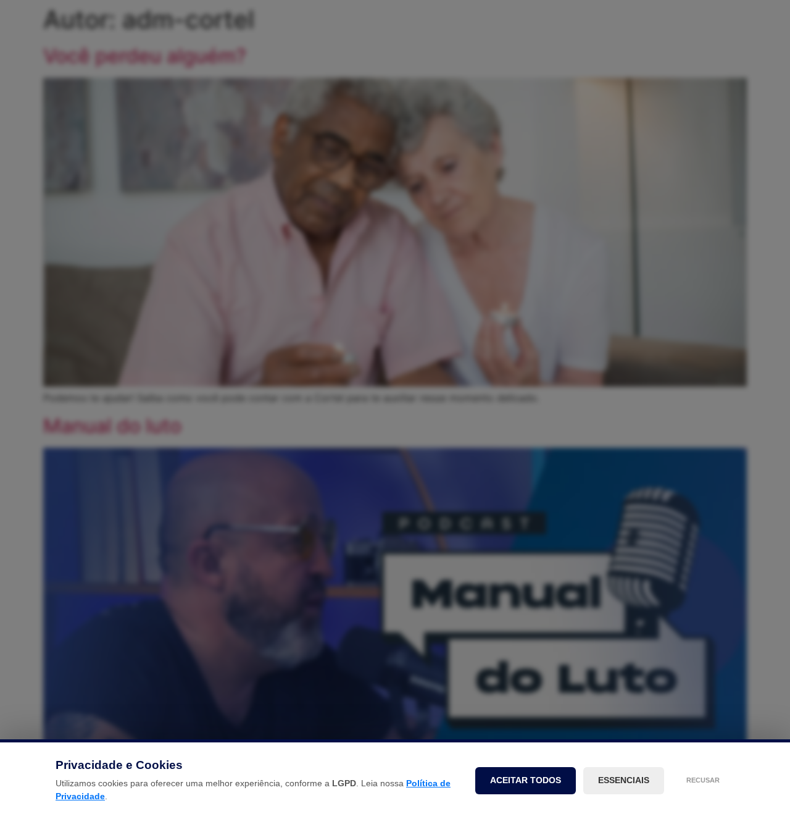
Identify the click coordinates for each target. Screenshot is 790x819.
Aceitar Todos (525, 780)
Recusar (703, 780)
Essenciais (623, 780)
